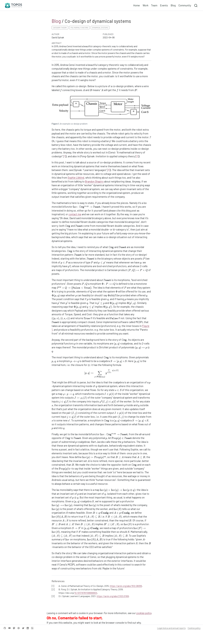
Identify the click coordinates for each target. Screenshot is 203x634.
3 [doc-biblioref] (108, 170)
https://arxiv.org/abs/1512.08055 (126, 585)
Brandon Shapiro (94, 181)
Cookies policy (194, 628)
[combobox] (196, 5)
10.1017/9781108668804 (85, 592)
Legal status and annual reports (171, 628)
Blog (56, 21)
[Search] (195, 5)
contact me (74, 214)
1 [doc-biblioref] (64, 156)
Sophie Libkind (76, 177)
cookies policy (143, 613)
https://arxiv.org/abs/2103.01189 (113, 596)
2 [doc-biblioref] (137, 156)
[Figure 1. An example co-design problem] (101, 107)
